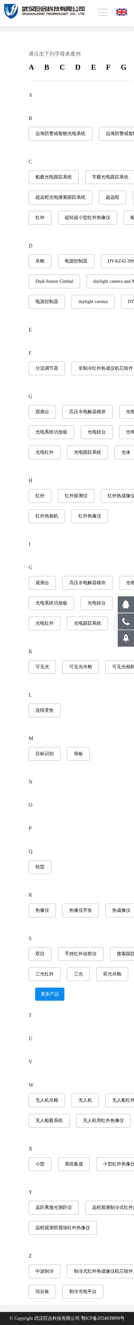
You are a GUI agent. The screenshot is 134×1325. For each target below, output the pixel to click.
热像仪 (42, 910)
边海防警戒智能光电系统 (60, 133)
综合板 (42, 1291)
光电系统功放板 (51, 432)
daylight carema (93, 301)
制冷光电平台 (83, 1291)
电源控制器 (76, 261)
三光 (78, 974)
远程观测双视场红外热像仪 (62, 1227)
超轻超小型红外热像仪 (87, 217)
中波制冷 (44, 1271)
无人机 (85, 1100)
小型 (40, 1164)
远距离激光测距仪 (53, 1207)
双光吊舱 (112, 974)
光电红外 (44, 452)
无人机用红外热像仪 (103, 1120)
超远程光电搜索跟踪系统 (60, 197)
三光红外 (44, 974)
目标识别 (44, 753)
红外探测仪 (76, 495)
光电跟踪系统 (87, 452)
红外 (40, 217)
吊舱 (40, 261)
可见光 (42, 666)
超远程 (112, 197)
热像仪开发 (80, 910)
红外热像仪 (89, 516)
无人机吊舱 (46, 1100)
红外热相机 (46, 516)
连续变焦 (44, 710)
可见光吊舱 (80, 666)
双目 (40, 953)
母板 (78, 753)
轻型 (40, 866)
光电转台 (96, 432)
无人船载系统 (49, 1120)
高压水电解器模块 (87, 411)
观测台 (42, 411)
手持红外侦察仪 (81, 953)
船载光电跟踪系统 (53, 177)
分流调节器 (46, 368)
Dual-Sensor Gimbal (54, 281)
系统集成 (74, 1164)
